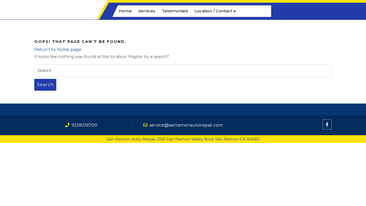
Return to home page (57, 49)
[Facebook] (327, 124)
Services (146, 10)
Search (45, 84)
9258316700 (85, 125)
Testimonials (175, 10)
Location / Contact (213, 10)
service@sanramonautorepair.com (186, 125)
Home (125, 10)
